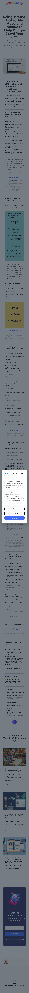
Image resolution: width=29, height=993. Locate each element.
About (23, 473)
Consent (6, 473)
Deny (14, 509)
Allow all (14, 518)
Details (15, 473)
